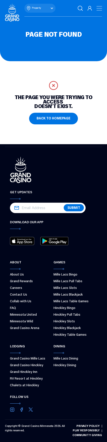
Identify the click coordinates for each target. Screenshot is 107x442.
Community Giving (87, 435)
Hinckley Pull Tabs (67, 315)
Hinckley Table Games (70, 335)
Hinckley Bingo (64, 308)
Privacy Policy (88, 426)
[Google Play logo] (54, 241)
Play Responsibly (86, 430)
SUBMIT (73, 208)
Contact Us (18, 295)
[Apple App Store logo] (22, 241)
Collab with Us (20, 301)
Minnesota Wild (21, 321)
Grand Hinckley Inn (23, 372)
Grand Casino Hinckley (26, 365)
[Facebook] (21, 409)
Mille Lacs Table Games (71, 301)
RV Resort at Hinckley (26, 379)
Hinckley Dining (65, 365)
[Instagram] (12, 409)
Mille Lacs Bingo (65, 274)
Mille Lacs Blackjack (68, 295)
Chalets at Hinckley (24, 385)
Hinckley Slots (64, 321)
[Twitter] (30, 409)
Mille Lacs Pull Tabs (68, 281)
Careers (16, 288)
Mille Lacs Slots (65, 288)
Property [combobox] (36, 8)
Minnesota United (23, 315)
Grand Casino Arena (24, 328)
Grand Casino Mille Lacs (27, 358)
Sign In (90, 8)
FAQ (13, 308)
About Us (17, 274)
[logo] (12, 12)
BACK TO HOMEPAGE (53, 118)
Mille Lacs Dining (66, 358)
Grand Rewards (21, 281)
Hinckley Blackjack (67, 328)
